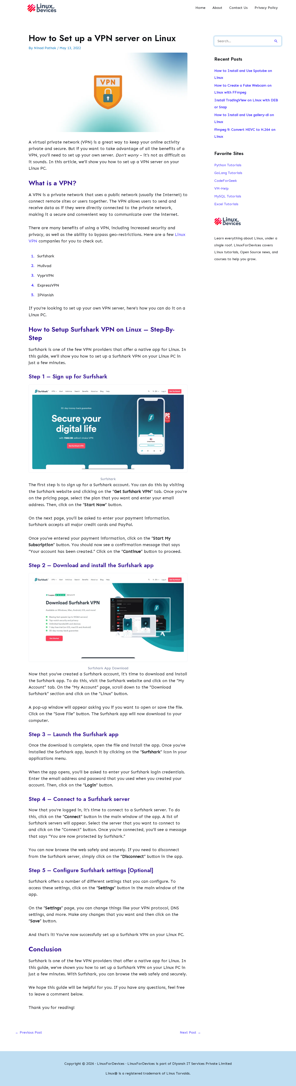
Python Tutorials (227, 165)
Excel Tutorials (226, 204)
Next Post (190, 1032)
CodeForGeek (225, 181)
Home (200, 8)
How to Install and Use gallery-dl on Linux (244, 118)
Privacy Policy (266, 8)
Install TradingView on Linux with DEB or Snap (246, 103)
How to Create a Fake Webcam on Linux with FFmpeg (243, 88)
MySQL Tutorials (227, 196)
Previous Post (28, 1032)
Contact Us (238, 8)
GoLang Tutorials (228, 173)
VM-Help (221, 188)
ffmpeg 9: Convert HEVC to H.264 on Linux (244, 133)
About (217, 8)
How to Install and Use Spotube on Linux (243, 74)
